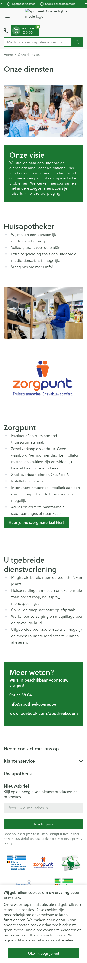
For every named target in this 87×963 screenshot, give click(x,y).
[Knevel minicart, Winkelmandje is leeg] (16, 30)
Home (8, 54)
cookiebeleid (63, 940)
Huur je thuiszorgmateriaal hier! (36, 522)
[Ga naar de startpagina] (48, 17)
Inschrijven (43, 824)
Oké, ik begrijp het (43, 953)
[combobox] (38, 42)
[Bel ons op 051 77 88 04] (6, 30)
